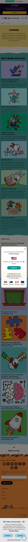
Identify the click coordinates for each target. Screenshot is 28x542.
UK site (6, 284)
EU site (22, 284)
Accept (20, 535)
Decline (7, 535)
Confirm (14, 268)
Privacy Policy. (14, 531)
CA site (17, 284)
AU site (11, 284)
